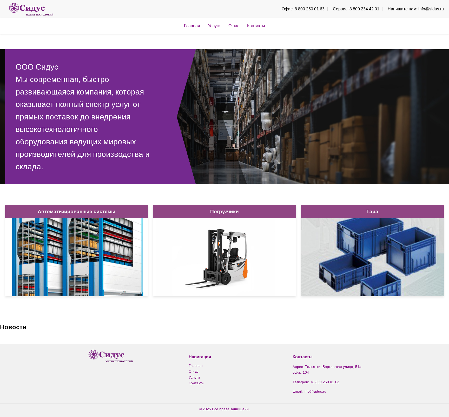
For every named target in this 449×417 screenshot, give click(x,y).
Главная (192, 26)
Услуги (214, 26)
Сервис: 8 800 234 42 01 (356, 9)
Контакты (256, 26)
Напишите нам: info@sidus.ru (416, 9)
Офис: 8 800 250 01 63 (303, 9)
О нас (233, 26)
